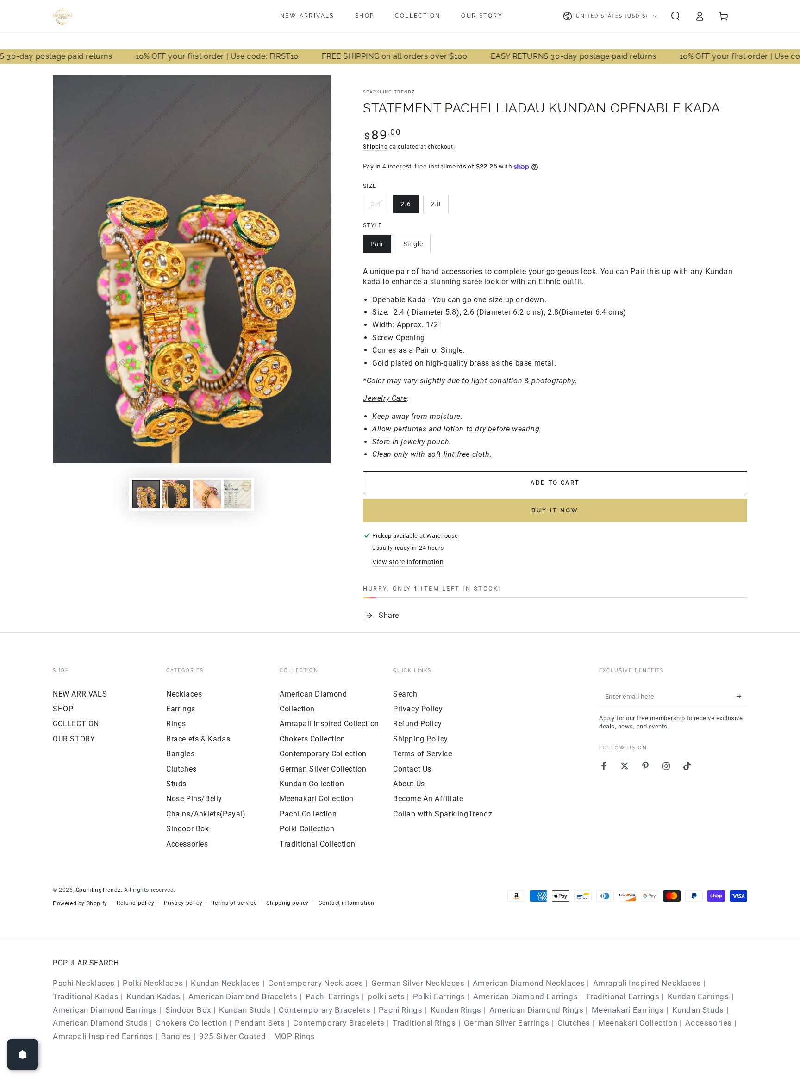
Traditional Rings (424, 1022)
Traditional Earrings (622, 996)
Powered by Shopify (80, 903)
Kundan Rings (456, 1010)
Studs (176, 783)
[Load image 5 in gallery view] (237, 494)
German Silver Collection (323, 769)
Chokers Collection (312, 739)
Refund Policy (417, 723)
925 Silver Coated (232, 1036)
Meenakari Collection (317, 798)
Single (413, 244)
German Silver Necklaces (418, 983)
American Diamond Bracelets (243, 996)
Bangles (180, 753)
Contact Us (412, 769)
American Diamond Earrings (525, 996)
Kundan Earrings (698, 996)
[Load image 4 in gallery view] (207, 494)
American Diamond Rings (536, 1010)
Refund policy (135, 903)
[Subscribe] (742, 696)
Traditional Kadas (86, 996)
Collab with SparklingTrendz (442, 813)
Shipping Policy (420, 739)
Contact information (347, 903)
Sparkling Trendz (389, 91)
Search (405, 694)
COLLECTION (76, 723)
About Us (409, 783)
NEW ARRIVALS (80, 694)
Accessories (187, 844)
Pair (377, 244)
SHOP (63, 708)
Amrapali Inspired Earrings (103, 1036)
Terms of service (234, 903)
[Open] (22, 1054)
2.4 (375, 204)
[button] (675, 16)
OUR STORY (74, 739)
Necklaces (184, 694)
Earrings (180, 708)
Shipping (375, 146)
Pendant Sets (260, 1022)
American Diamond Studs (100, 1022)
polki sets (386, 996)
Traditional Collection (317, 844)
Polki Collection (307, 828)
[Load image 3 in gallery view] (176, 494)
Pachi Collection (308, 813)
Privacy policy (183, 903)
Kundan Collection (312, 783)
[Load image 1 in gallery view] (146, 494)
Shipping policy (287, 903)
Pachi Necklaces (84, 983)
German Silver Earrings (507, 1022)
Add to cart (555, 482)
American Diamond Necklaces (529, 983)
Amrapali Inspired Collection (329, 723)
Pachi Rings (401, 1010)
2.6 (405, 204)
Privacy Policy (418, 708)
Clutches (181, 769)
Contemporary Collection (323, 753)
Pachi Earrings (333, 996)
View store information (408, 562)
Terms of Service (422, 753)
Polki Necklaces (153, 983)
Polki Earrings (439, 996)
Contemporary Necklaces (315, 983)
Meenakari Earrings (628, 1010)
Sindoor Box (187, 828)
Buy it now (555, 510)
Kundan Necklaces (225, 983)
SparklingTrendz (98, 890)
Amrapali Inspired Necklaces (647, 983)
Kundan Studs (245, 1010)
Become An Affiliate (428, 798)
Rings (176, 723)
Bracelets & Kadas (198, 739)
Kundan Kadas (153, 996)
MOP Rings (294, 1036)
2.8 (436, 204)
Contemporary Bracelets (324, 1010)
